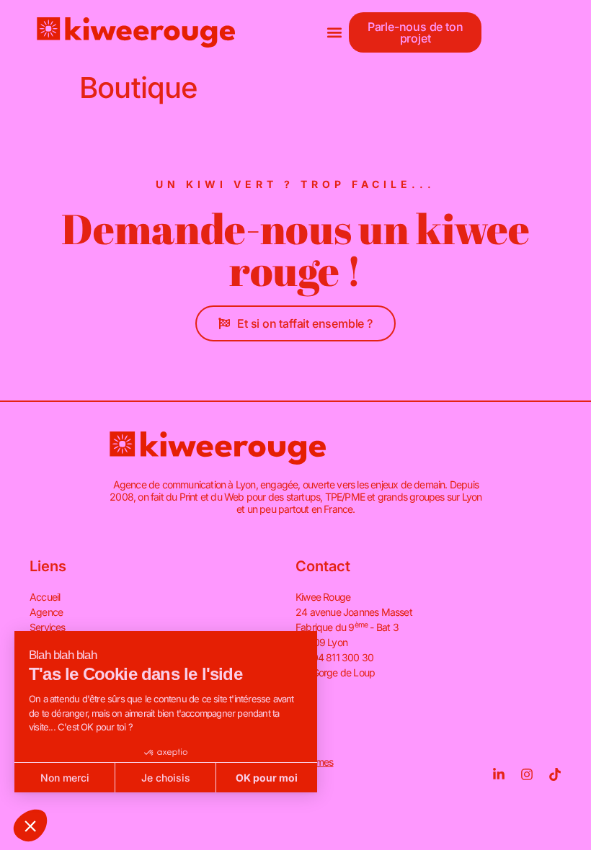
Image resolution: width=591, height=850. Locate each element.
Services (48, 627)
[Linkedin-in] (498, 774)
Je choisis (165, 777)
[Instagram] (526, 774)
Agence (46, 612)
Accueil (45, 597)
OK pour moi (267, 777)
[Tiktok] (554, 774)
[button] (335, 33)
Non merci (64, 777)
